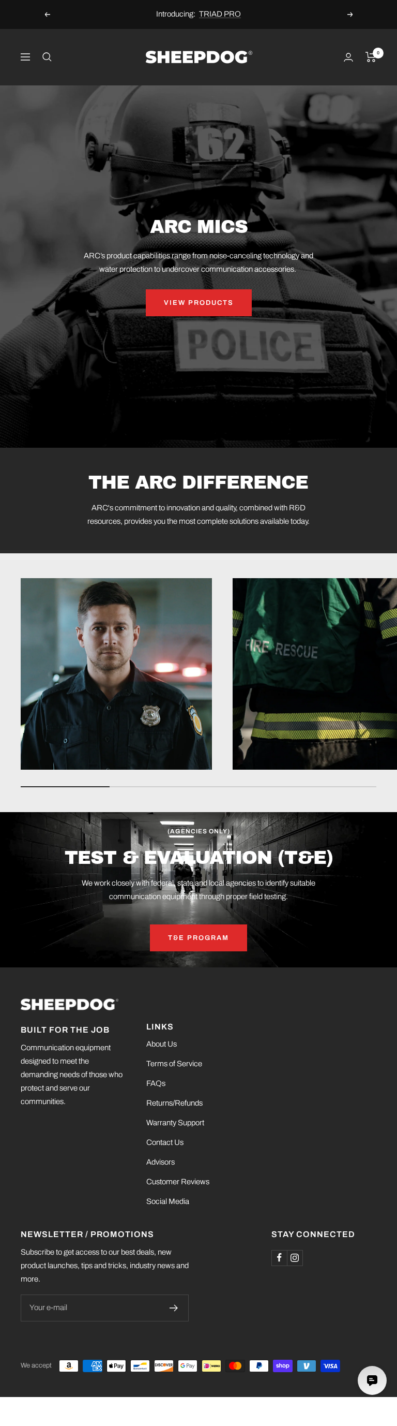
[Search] (47, 57)
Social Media (167, 1201)
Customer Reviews (177, 1182)
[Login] (348, 57)
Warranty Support (175, 1123)
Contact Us (165, 1142)
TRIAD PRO (220, 10)
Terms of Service (174, 1064)
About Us (161, 1044)
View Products (199, 302)
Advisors (160, 1162)
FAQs (155, 1083)
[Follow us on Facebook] (279, 1258)
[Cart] (370, 57)
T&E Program (198, 938)
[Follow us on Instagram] (294, 1258)
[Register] (174, 1308)
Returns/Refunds (174, 1103)
